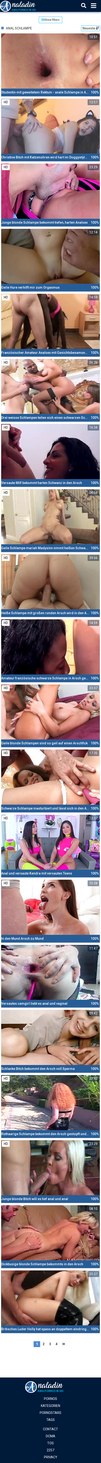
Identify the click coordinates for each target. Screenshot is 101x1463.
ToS (50, 1443)
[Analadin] (24, 6)
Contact (50, 1429)
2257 (50, 1450)
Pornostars (50, 1413)
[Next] (63, 1344)
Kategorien (50, 1406)
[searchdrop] (84, 6)
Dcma (50, 1436)
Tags (50, 1420)
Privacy (50, 1457)
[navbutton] (94, 6)
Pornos (50, 1399)
